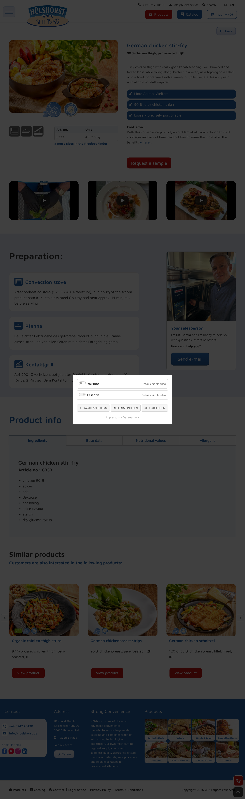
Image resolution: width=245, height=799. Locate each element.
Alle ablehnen (154, 408)
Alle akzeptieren (126, 408)
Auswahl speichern (93, 408)
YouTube (93, 384)
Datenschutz (131, 417)
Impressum (113, 417)
